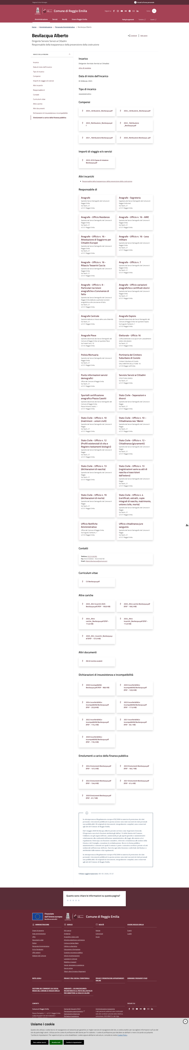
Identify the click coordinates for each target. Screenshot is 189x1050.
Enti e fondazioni (37, 949)
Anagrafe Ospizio (127, 316)
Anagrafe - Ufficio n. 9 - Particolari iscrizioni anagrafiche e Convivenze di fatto (95, 289)
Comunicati (99, 933)
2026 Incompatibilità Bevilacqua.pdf (97, 686)
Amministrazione (45, 27)
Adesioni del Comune (39, 956)
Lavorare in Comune (70, 959)
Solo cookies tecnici (39, 1042)
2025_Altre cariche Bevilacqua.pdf (137, 605)
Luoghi (129, 933)
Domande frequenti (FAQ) (137, 978)
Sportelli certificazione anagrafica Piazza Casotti (93, 397)
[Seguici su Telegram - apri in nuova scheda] (129, 11)
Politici (34, 943)
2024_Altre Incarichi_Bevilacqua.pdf (136, 621)
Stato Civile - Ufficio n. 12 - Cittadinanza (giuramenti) (132, 442)
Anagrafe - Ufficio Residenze (95, 217)
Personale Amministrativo (65, 27)
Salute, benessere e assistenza (74, 965)
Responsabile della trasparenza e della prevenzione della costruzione (107, 181)
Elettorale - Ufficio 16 (130, 335)
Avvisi (98, 937)
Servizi (70, 924)
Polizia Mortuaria (89, 354)
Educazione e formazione (72, 949)
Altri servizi (67, 930)
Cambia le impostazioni (74, 1042)
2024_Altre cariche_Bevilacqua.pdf (97, 621)
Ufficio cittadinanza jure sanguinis (131, 525)
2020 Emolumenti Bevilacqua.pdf (98, 796)
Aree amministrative (39, 933)
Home (34, 27)
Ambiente (67, 933)
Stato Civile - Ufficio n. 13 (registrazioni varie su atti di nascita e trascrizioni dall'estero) (133, 470)
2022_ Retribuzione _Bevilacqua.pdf (131, 124)
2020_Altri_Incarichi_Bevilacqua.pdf (99, 637)
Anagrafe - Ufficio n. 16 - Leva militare (134, 238)
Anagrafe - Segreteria (130, 197)
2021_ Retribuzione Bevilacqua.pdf (99, 137)
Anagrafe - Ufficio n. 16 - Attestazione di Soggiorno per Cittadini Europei (96, 239)
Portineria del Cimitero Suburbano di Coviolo (130, 356)
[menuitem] (41, 20)
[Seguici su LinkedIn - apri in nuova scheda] (137, 11)
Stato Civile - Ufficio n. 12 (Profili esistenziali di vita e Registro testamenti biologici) (96, 443)
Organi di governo (38, 930)
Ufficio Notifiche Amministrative (89, 525)
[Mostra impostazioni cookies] (187, 525)
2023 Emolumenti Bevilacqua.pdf (136, 767)
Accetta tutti (56, 1042)
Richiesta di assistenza (71, 1016)
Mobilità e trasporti (70, 962)
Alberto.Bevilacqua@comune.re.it (96, 561)
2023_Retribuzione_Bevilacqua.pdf (99, 124)
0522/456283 (92, 556)
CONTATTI (35, 1003)
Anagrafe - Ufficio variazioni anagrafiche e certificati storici (134, 286)
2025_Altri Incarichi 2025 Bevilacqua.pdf (98, 605)
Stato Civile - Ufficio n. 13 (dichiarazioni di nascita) (94, 467)
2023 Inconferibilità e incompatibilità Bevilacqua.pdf (135, 705)
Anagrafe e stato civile (71, 937)
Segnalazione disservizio (72, 1014)
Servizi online (68, 968)
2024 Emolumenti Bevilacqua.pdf (98, 767)
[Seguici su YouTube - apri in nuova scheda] (121, 11)
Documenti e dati (37, 940)
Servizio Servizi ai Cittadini (132, 375)
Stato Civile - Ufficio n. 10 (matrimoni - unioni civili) (94, 419)
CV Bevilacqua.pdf (93, 581)
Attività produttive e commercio (74, 940)
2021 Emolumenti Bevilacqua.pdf (136, 782)
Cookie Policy (122, 1035)
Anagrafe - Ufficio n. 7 (130, 262)
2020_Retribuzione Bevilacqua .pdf (137, 137)
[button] (154, 11)
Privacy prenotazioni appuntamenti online (110, 979)
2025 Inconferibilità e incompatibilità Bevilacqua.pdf (135, 687)
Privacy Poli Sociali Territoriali (77, 978)
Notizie (98, 930)
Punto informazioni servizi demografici (94, 376)
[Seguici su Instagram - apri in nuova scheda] (117, 11)
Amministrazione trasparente (105, 1009)
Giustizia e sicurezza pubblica (73, 952)
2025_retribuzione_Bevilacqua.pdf (99, 110)
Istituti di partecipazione (72, 956)
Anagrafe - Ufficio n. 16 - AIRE (134, 217)
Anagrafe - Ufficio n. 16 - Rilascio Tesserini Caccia (93, 264)
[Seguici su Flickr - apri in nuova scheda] (125, 11)
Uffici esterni (36, 952)
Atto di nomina (85, 68)
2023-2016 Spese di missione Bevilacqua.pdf (97, 161)
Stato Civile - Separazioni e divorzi (132, 397)
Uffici (34, 937)
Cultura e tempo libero (71, 943)
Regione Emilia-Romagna (39, 2)
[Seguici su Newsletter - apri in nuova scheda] (133, 11)
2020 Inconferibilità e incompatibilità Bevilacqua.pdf (97, 739)
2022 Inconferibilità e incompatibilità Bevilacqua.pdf (97, 722)
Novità (101, 924)
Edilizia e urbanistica (70, 946)
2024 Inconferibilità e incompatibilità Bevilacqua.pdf (97, 705)
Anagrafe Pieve (88, 335)
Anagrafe (85, 197)
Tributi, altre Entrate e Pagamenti (75, 971)
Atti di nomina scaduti (94, 661)
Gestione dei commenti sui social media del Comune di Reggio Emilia (46, 989)
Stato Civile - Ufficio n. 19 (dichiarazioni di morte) (94, 496)
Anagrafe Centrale (90, 316)
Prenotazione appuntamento (73, 1011)
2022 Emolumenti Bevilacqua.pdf (98, 782)
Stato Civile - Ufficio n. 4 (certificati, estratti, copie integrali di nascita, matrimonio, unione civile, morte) (135, 499)
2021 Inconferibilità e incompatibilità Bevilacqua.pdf (135, 722)
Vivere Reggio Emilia (135, 924)
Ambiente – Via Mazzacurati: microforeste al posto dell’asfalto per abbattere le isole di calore (78, 990)
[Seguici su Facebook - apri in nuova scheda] (113, 11)
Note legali (36, 978)
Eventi (129, 930)
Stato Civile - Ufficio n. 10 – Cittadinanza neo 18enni (132, 419)
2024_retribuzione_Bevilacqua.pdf (137, 110)
